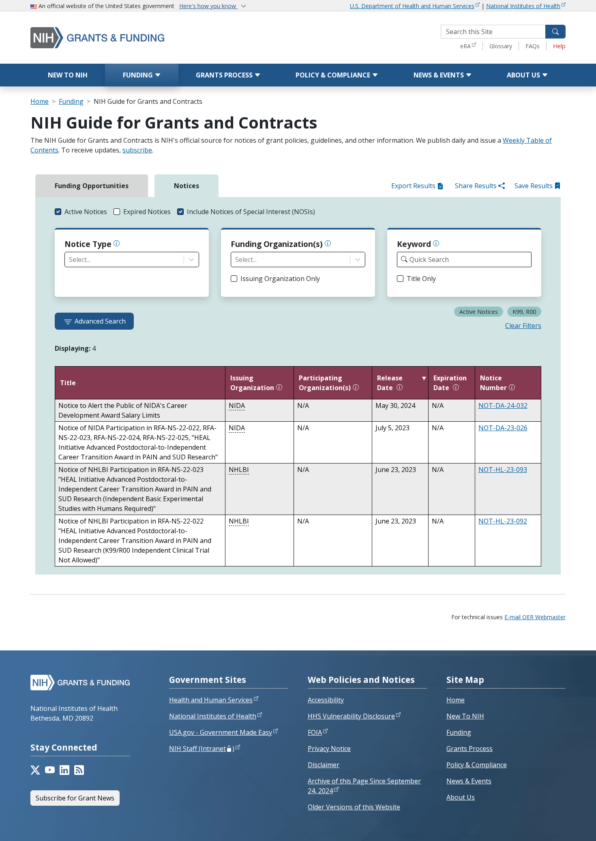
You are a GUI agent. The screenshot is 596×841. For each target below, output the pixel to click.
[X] (35, 770)
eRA (465, 46)
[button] (81, 212)
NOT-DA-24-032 (502, 405)
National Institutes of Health (523, 6)
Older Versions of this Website (354, 806)
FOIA (315, 732)
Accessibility (326, 699)
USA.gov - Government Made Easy (220, 732)
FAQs (532, 46)
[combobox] (70, 259)
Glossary (500, 46)
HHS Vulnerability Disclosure (351, 716)
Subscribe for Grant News (75, 798)
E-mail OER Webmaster (535, 617)
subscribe (137, 150)
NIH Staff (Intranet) (201, 748)
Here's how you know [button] (208, 6)
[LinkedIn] (64, 770)
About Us (524, 75)
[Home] (131, 37)
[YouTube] (50, 770)
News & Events (439, 75)
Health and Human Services (211, 699)
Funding (138, 75)
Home (39, 101)
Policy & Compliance (334, 75)
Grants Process (225, 75)
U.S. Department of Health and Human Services (412, 6)
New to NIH (68, 75)
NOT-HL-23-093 (502, 469)
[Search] (555, 32)
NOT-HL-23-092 (502, 521)
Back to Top (560, 825)
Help (559, 46)
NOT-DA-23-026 (502, 427)
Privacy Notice (329, 748)
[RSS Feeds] (79, 770)
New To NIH (465, 716)
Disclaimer (323, 764)
